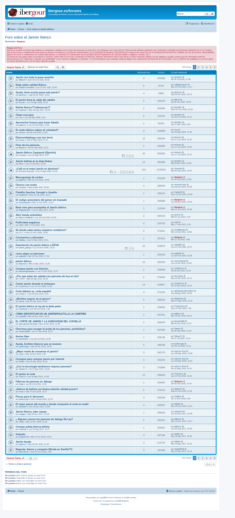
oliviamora (178, 298)
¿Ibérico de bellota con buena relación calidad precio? (47, 389)
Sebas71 (178, 336)
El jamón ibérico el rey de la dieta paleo (38, 306)
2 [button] (198, 67)
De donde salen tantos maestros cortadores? (41, 230)
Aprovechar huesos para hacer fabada (37, 122)
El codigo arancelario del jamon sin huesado (41, 200)
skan (21, 354)
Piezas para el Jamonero (30, 396)
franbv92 (23, 195)
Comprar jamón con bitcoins (32, 268)
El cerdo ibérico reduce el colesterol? (37, 130)
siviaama (178, 411)
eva (176, 130)
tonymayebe (24, 202)
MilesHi (22, 80)
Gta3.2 (22, 376)
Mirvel (177, 100)
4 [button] (206, 67)
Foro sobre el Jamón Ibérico (28, 37)
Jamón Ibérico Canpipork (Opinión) (36, 152)
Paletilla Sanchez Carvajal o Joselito (36, 192)
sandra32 (23, 309)
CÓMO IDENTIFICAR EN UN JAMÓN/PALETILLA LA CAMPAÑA (51, 313)
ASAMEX (178, 245)
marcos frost (180, 351)
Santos (177, 329)
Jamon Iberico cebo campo (31, 411)
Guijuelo (20, 434)
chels (21, 422)
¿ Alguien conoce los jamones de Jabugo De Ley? (44, 419)
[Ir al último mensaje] (183, 77)
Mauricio (23, 264)
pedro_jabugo (25, 247)
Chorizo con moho (26, 184)
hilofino (22, 240)
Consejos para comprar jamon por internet (40, 359)
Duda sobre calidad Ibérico (31, 84)
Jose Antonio (180, 261)
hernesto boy (180, 184)
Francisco (178, 374)
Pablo (21, 361)
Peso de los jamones (27, 145)
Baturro (22, 147)
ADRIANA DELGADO (184, 291)
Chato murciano (25, 115)
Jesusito (178, 168)
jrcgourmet (24, 437)
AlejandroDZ (24, 210)
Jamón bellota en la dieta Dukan (34, 161)
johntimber (23, 339)
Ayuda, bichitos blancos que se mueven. (39, 344)
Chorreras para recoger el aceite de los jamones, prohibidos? (51, 329)
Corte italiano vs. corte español (33, 291)
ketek (21, 301)
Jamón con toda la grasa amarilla (35, 77)
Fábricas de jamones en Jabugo (34, 381)
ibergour (21, 41)
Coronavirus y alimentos (30, 237)
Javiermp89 (24, 331)
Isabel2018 (179, 449)
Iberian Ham (22, 336)
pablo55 (22, 256)
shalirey (177, 396)
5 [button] (210, 67)
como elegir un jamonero (30, 253)
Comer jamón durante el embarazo (35, 283)
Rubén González (26, 87)
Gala (21, 384)
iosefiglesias (179, 230)
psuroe (177, 215)
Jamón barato (23, 441)
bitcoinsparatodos (27, 271)
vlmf (21, 225)
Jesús (22, 140)
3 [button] (202, 67)
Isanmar (22, 110)
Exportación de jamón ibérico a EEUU (37, 245)
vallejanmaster (180, 84)
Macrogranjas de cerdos (29, 177)
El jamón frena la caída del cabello (35, 100)
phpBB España (122, 501)
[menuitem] (29, 23)
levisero (177, 137)
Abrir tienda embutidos (29, 215)
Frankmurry (179, 306)
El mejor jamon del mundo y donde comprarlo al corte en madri (52, 404)
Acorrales (178, 276)
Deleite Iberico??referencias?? (33, 107)
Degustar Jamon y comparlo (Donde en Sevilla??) (44, 449)
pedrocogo (24, 346)
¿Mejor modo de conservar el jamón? (37, 351)
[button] (215, 67)
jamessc (23, 95)
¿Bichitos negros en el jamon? (33, 298)
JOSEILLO (179, 268)
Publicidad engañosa (28, 222)
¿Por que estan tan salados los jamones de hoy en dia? (47, 276)
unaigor (22, 414)
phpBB (103, 498)
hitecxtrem (23, 452)
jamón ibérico (23, 261)
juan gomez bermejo (28, 324)
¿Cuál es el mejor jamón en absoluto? (37, 168)
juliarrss (22, 125)
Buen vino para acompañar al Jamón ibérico (41, 207)
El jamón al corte (25, 374)
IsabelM (22, 316)
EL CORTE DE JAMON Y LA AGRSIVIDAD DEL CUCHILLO (48, 321)
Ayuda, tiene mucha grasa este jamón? (38, 92)
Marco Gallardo (26, 217)
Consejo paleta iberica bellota (32, 426)
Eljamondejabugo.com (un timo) (34, 137)
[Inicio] (27, 12)
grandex (178, 77)
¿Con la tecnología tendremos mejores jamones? (44, 366)
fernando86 (179, 321)
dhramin (22, 407)
